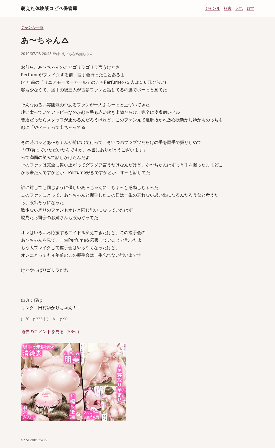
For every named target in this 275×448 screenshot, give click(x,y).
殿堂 (250, 8)
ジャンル (212, 8)
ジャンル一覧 (32, 27)
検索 (227, 8)
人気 (239, 8)
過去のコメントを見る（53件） (51, 331)
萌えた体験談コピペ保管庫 (49, 8)
